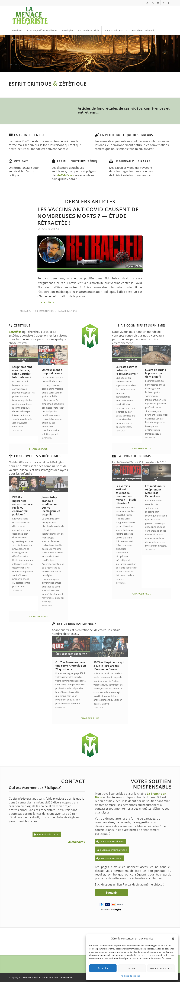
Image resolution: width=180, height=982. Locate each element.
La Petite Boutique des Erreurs (126, 135)
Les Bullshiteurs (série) (77, 161)
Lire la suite (44, 302)
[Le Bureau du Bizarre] (111, 161)
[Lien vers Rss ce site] (152, 2)
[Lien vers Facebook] (163, 2)
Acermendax (69, 310)
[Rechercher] (163, 39)
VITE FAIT (21, 161)
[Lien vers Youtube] (157, 2)
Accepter (103, 968)
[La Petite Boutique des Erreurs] (96, 135)
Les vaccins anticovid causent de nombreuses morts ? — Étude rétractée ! (88, 216)
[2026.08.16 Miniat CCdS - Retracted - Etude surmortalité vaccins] (90, 253)
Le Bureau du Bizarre (132, 161)
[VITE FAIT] (10, 161)
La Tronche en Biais (30, 135)
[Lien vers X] (147, 2)
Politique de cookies (130, 975)
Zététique (22, 325)
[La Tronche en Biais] (10, 135)
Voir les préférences (161, 968)
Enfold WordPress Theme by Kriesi (57, 977)
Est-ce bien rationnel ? (76, 624)
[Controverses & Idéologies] (10, 456)
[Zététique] (10, 325)
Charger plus (38, 448)
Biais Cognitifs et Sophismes (141, 325)
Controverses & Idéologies (37, 456)
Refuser (132, 968)
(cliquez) (54, 787)
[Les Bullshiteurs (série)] (53, 161)
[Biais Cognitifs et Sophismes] (114, 325)
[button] (173, 938)
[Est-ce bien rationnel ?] (53, 623)
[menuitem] (17, 30)
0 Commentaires (44, 310)
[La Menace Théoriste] (30, 15)
